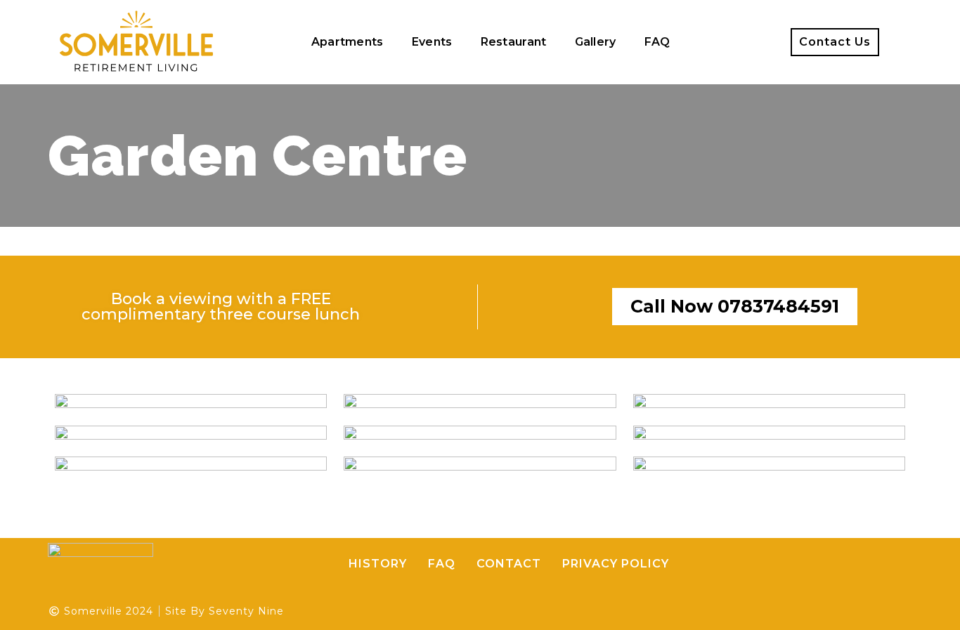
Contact (508, 563)
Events (432, 41)
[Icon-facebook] (723, 42)
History (378, 563)
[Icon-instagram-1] (752, 42)
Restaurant (514, 41)
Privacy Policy (615, 563)
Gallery (595, 41)
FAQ (657, 41)
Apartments (347, 41)
